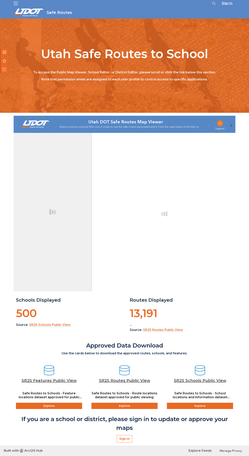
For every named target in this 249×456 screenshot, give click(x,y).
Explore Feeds (200, 450)
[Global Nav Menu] (15, 3)
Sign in (124, 439)
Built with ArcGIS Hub (23, 450)
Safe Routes (60, 12)
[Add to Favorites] (4, 60)
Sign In (227, 3)
